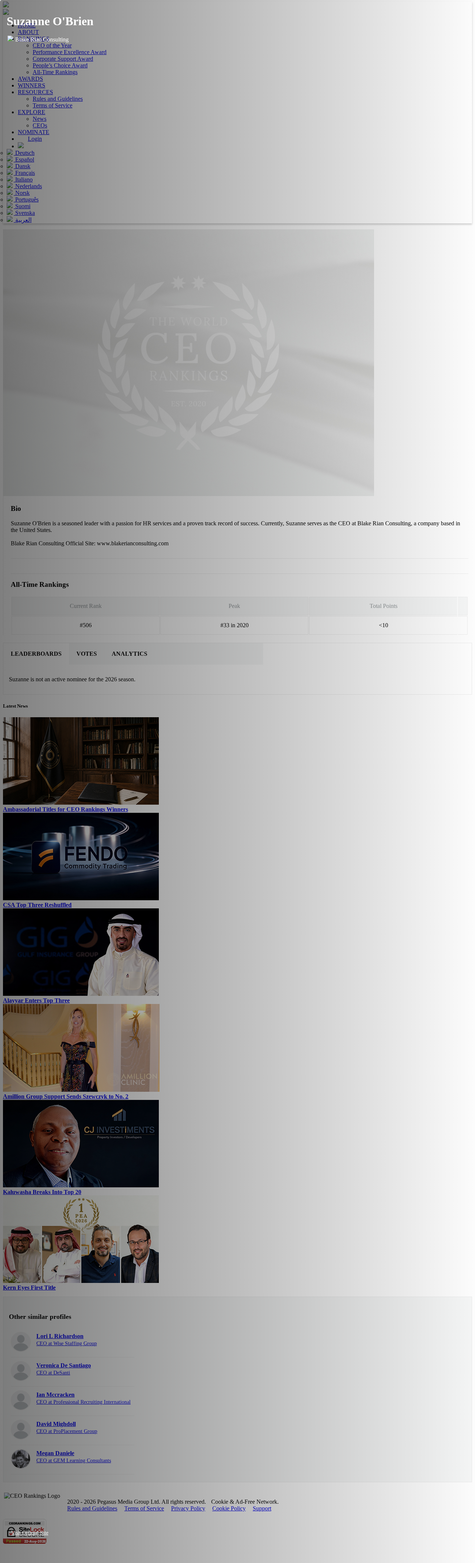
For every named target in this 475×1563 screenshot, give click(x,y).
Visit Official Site (29, 1533)
